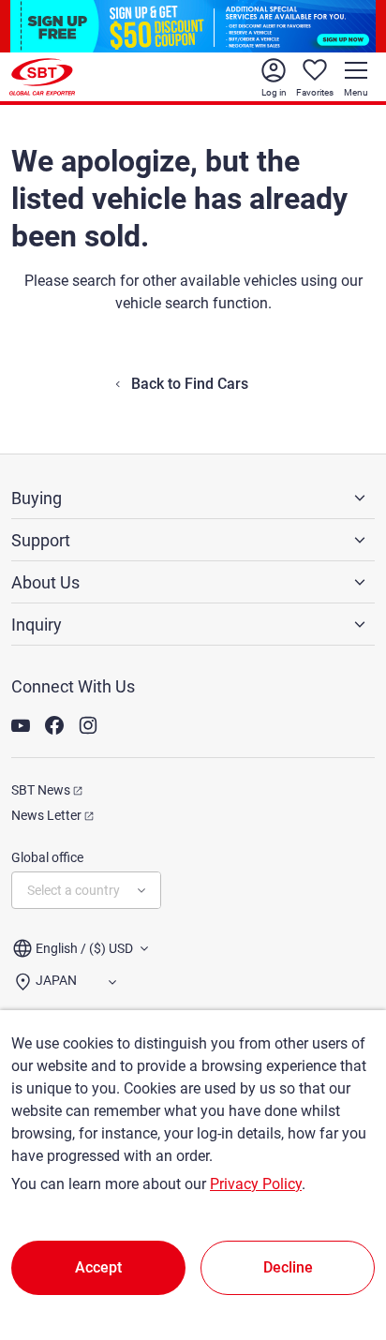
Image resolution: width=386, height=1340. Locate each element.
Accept (98, 1267)
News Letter (46, 815)
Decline (288, 1267)
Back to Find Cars (189, 384)
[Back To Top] (339, 1243)
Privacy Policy (256, 1184)
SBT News (40, 789)
